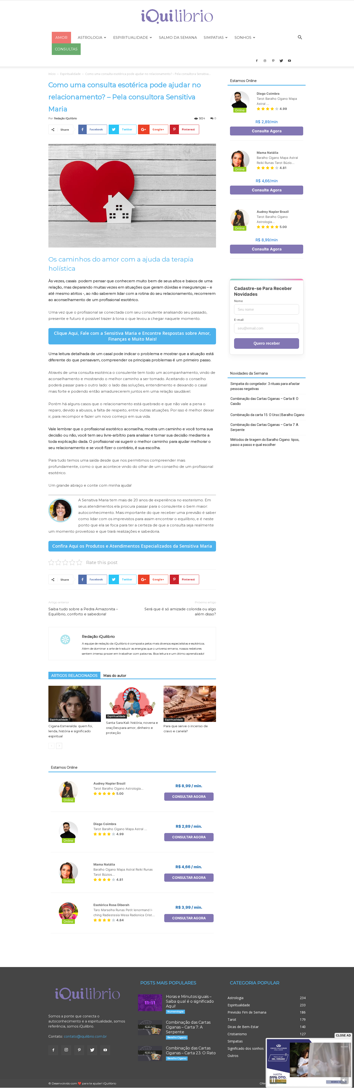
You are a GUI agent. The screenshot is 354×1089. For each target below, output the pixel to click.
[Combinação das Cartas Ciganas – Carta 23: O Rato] (150, 1053)
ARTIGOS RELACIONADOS (74, 675)
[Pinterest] (273, 61)
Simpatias (214, 37)
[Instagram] (265, 61)
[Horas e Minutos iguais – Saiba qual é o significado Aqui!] (150, 1002)
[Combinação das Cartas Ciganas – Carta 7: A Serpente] (150, 1027)
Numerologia (175, 1011)
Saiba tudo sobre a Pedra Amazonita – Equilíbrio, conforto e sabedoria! (83, 611)
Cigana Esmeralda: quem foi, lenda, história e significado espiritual (70, 731)
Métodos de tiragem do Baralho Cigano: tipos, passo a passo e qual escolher (264, 442)
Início (52, 74)
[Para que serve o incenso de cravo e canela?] (190, 704)
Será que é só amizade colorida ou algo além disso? (180, 611)
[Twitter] (281, 61)
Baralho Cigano (176, 1037)
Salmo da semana (178, 37)
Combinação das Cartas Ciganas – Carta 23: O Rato (191, 1050)
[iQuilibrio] (177, 16)
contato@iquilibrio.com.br (85, 1036)
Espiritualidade (130, 37)
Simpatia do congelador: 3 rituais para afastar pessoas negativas (265, 386)
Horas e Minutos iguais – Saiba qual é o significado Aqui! (190, 1001)
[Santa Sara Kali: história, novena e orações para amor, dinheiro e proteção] (132, 702)
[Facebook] (256, 61)
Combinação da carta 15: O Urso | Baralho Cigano (267, 415)
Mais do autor (114, 675)
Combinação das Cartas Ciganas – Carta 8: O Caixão (264, 401)
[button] (300, 38)
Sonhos (243, 37)
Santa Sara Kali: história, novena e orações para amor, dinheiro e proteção (132, 728)
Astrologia (90, 37)
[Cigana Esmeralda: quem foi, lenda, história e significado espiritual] (74, 704)
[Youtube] (289, 61)
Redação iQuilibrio (65, 118)
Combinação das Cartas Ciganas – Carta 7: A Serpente (264, 427)
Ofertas (265, 1083)
